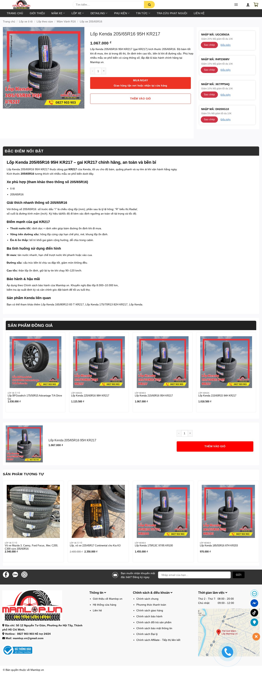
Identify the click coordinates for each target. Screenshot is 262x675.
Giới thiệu (37, 13)
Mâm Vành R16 (66, 21)
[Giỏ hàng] (256, 4)
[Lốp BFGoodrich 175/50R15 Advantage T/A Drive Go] (35, 362)
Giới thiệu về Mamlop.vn (107, 598)
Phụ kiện (120, 13)
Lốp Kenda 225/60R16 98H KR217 (90, 395)
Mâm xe (56, 13)
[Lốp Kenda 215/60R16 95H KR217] (162, 362)
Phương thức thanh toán (151, 604)
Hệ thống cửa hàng (104, 604)
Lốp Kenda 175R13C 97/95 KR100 (154, 545)
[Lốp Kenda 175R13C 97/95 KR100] (163, 511)
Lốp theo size (45, 21)
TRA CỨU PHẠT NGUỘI (172, 13)
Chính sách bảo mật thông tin (154, 628)
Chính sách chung (147, 598)
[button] (14, 6)
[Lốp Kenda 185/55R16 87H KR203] (228, 511)
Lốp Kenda (135, 304)
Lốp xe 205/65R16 (91, 21)
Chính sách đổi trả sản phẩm (153, 622)
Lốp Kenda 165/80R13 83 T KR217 (62, 304)
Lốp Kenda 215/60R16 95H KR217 (154, 395)
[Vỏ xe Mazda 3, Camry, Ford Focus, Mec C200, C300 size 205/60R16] (33, 511)
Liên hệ (199, 13)
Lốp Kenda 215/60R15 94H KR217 (217, 395)
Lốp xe (77, 13)
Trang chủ (15, 13)
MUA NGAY (140, 83)
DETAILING (98, 13)
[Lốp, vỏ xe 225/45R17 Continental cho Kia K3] (98, 511)
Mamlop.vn (37, 669)
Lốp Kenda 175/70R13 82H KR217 (106, 304)
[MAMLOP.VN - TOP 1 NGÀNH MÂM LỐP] (39, 4)
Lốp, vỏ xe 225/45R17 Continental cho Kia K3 (95, 545)
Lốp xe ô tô (26, 21)
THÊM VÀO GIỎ (140, 98)
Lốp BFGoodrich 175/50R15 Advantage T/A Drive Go (35, 397)
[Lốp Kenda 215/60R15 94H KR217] (226, 362)
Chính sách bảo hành (37, 285)
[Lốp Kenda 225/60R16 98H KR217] (99, 362)
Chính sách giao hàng (149, 610)
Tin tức (141, 13)
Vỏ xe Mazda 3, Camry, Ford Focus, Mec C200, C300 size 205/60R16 (31, 547)
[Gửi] (149, 4)
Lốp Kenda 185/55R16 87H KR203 (219, 545)
